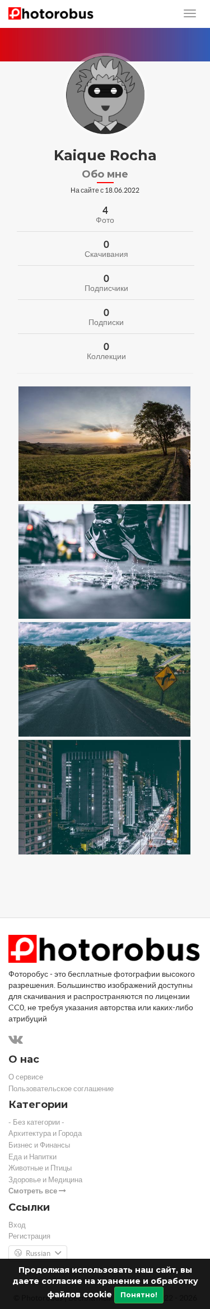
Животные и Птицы (40, 1168)
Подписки (106, 322)
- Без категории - (36, 1122)
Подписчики (106, 288)
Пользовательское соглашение (61, 1089)
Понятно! (138, 1295)
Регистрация (29, 1236)
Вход (17, 1225)
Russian (38, 1253)
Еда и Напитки (32, 1157)
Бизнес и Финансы (39, 1145)
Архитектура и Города (45, 1133)
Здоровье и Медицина (45, 1180)
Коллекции (106, 356)
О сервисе (25, 1077)
